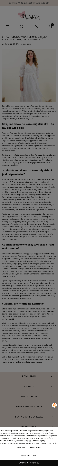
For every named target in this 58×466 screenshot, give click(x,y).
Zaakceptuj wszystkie (29, 463)
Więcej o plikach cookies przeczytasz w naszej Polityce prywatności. (29, 443)
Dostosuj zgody (29, 455)
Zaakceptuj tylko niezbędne (29, 447)
